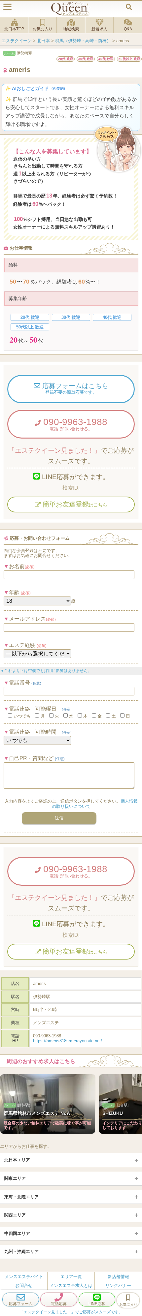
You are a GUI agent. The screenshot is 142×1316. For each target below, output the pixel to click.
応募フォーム (21, 1303)
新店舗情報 (118, 1276)
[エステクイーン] (71, 9)
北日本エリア (17, 1159)
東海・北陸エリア (21, 1196)
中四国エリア (17, 1233)
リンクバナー (118, 1285)
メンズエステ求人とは (71, 1285)
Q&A (128, 29)
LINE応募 (97, 1303)
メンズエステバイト (24, 1276)
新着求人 (99, 29)
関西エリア (15, 1214)
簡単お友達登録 (74, 504)
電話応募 (59, 1303)
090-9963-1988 (74, 424)
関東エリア (15, 1178)
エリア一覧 (71, 1276)
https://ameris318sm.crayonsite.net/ (67, 1040)
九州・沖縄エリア (21, 1251)
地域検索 (71, 29)
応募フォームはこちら (74, 388)
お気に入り (43, 29)
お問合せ (23, 1285)
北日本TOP (14, 29)
